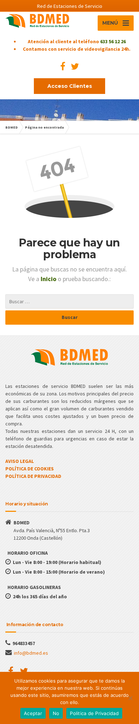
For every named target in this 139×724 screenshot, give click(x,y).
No (56, 713)
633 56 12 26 (113, 41)
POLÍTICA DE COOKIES (29, 468)
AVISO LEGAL (19, 461)
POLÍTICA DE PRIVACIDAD (33, 476)
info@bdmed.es (31, 653)
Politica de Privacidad (94, 713)
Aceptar (33, 713)
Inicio (49, 279)
